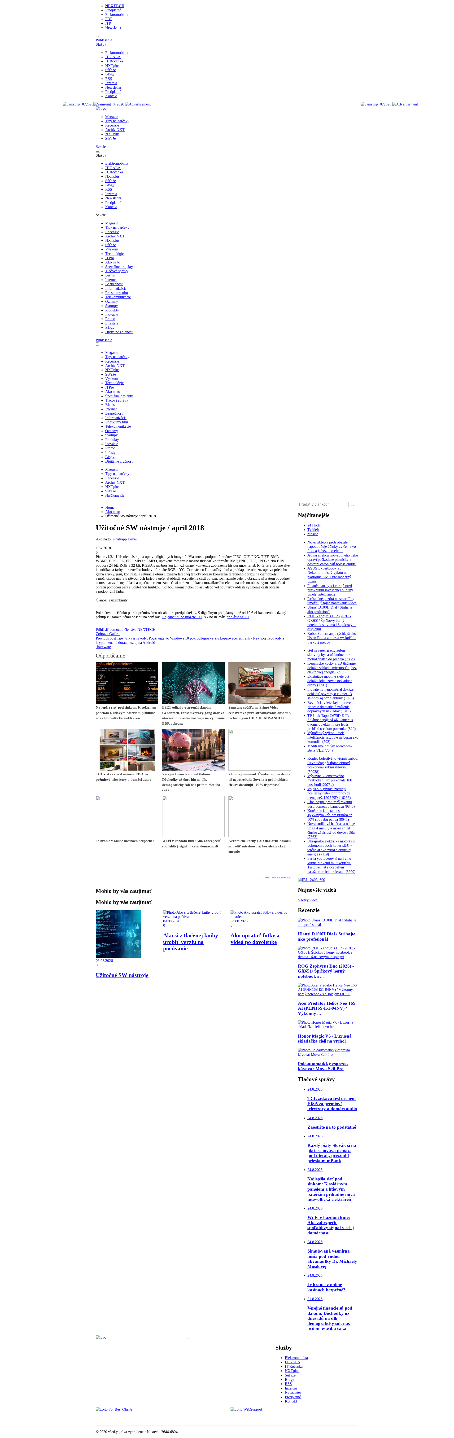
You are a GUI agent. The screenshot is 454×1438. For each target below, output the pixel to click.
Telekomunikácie (118, 297)
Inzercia (111, 83)
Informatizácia (116, 288)
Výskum (111, 249)
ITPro (109, 258)
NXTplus (112, 66)
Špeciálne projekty (119, 267)
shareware (103, 647)
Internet (111, 280)
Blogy (109, 74)
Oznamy (111, 301)
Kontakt (111, 96)
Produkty (112, 310)
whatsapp (120, 539)
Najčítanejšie (114, 495)
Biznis (110, 275)
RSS (108, 79)
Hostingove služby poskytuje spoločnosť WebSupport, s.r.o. (275, 1418)
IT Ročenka (114, 61)
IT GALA (113, 57)
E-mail (133, 539)
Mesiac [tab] (312, 534)
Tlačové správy (116, 271)
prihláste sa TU (238, 617)
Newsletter (113, 28)
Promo (110, 319)
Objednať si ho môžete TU (182, 617)
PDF (108, 19)
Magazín (111, 117)
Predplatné (113, 10)
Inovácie (111, 314)
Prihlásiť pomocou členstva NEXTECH (126, 629)
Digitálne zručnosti (119, 332)
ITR (108, 23)
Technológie (114, 254)
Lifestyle (111, 323)
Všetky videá (308, 900)
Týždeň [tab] (313, 530)
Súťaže (110, 70)
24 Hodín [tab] (314, 525)
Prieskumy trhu (116, 293)
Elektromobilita (116, 15)
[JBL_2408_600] (311, 880)
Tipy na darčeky (117, 121)
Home (109, 507)
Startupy (111, 306)
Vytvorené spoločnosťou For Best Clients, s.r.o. (131, 1418)
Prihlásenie (104, 40)
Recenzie (112, 125)
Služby (101, 44)
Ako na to (112, 262)
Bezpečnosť (114, 284)
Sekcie (101, 147)
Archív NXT (115, 130)
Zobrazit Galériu (108, 634)
